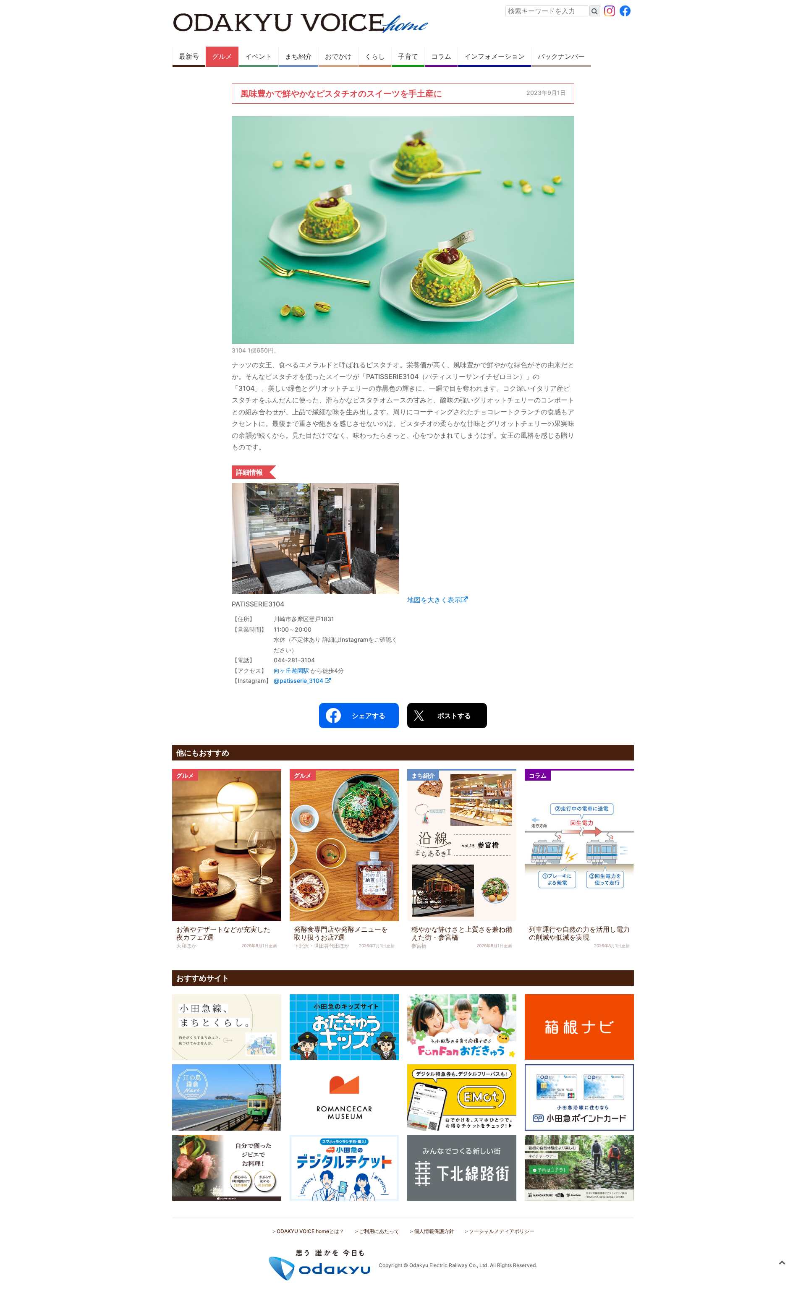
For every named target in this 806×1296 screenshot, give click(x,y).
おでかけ (338, 56)
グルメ (222, 56)
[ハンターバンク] (226, 1167)
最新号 (189, 56)
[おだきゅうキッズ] (344, 1026)
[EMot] (461, 1096)
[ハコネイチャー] (579, 1167)
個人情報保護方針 (434, 1231)
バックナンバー (561, 56)
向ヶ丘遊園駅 (291, 670)
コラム (441, 56)
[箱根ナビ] (579, 1026)
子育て (408, 56)
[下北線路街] (461, 1167)
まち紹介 (298, 56)
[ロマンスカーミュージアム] (344, 1096)
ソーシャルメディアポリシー (501, 1231)
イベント (258, 56)
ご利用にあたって (379, 1231)
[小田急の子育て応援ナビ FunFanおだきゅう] (461, 1026)
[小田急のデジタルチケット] (344, 1167)
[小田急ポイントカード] (579, 1096)
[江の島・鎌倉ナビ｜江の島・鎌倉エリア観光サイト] (226, 1096)
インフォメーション (494, 56)
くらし (375, 56)
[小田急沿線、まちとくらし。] (226, 1026)
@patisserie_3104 (299, 680)
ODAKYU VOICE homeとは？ (310, 1231)
